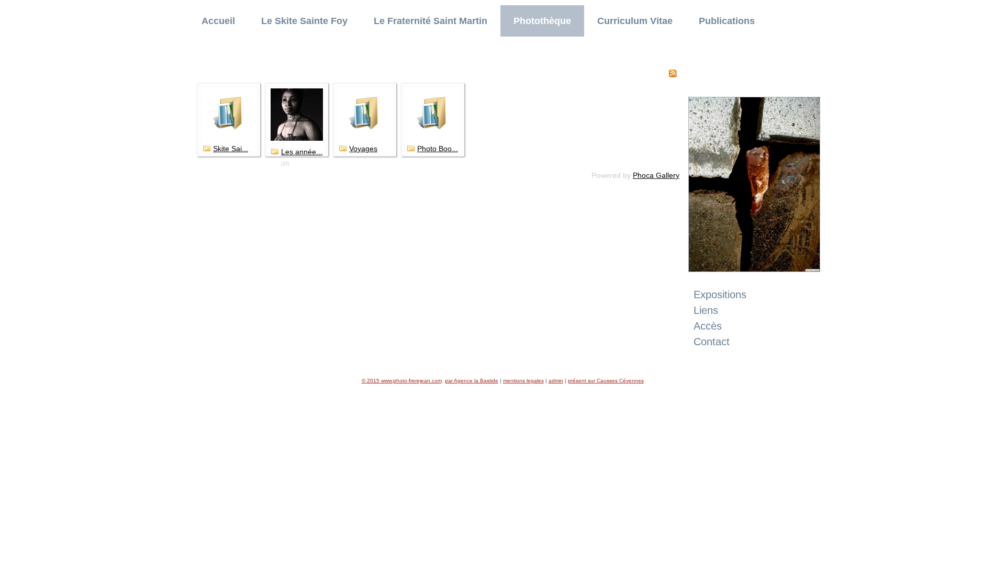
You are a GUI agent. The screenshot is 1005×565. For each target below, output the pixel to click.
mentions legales (523, 380)
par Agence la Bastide (471, 380)
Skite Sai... (230, 148)
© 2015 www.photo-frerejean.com (402, 380)
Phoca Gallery (656, 175)
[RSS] (672, 75)
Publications (727, 21)
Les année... (301, 152)
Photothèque (542, 21)
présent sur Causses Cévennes (606, 380)
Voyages (363, 148)
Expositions (720, 294)
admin (556, 380)
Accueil (218, 21)
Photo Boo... (437, 148)
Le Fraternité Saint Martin (430, 21)
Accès (708, 326)
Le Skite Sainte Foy (304, 21)
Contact (712, 341)
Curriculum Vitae (635, 21)
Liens (706, 310)
